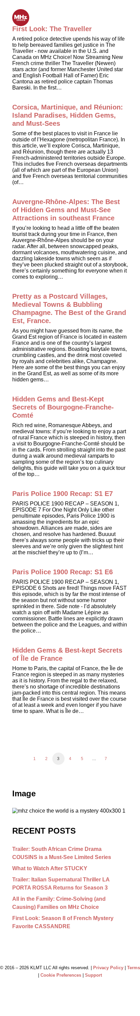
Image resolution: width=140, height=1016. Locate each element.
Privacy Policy (108, 967)
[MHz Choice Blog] (20, 17)
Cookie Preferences (60, 975)
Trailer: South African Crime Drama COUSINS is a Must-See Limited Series (61, 853)
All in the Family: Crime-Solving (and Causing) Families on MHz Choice (59, 903)
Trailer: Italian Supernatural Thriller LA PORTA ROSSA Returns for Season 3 (60, 884)
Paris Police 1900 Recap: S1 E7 (62, 493)
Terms (133, 967)
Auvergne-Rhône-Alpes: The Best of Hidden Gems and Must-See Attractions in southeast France (66, 210)
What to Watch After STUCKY (49, 868)
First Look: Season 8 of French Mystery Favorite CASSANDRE (62, 922)
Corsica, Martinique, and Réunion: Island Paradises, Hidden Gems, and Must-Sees (67, 115)
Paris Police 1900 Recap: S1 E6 (62, 572)
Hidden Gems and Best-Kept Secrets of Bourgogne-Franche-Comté (63, 407)
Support (93, 975)
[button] (124, 17)
